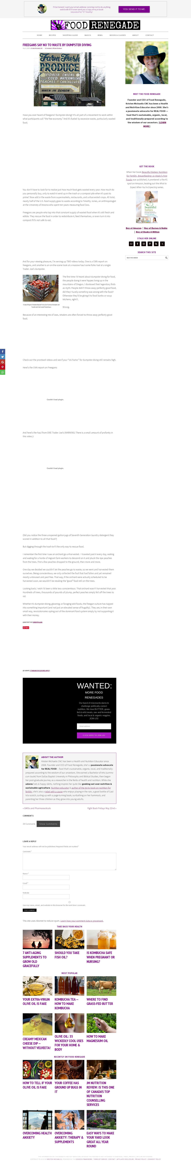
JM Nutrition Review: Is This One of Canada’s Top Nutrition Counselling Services (100, 1093)
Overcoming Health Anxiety (37, 1135)
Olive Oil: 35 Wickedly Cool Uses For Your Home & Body (69, 1043)
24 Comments (48, 48)
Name (26, 873)
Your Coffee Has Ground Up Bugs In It (68, 1087)
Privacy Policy (140, 1159)
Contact (112, 1159)
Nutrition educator (60, 787)
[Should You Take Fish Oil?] (69, 939)
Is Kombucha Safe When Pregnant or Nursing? (101, 957)
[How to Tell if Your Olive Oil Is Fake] (37, 1069)
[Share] (2, 356)
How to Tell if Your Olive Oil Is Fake (37, 1085)
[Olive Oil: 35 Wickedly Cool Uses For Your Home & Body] (69, 1023)
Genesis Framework (84, 1159)
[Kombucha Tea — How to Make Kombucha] (69, 986)
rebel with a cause (54, 791)
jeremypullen (37, 622)
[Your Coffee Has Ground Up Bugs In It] (69, 1069)
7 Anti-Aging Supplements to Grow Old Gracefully (35, 959)
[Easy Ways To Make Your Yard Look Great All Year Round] (101, 1120)
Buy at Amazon (133, 228)
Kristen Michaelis (54, 1159)
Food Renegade (95, 24)
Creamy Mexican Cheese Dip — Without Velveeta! (36, 1043)
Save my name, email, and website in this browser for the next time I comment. (54, 905)
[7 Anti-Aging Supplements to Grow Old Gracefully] (37, 939)
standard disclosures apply (39, 671)
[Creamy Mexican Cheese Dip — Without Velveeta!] (37, 1024)
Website (26, 893)
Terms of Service (100, 1159)
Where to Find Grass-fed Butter (100, 1001)
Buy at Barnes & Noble (155, 228)
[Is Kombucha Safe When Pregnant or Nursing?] (101, 939)
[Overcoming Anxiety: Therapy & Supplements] (69, 1120)
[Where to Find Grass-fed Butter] (101, 986)
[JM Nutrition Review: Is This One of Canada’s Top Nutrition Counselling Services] (101, 1069)
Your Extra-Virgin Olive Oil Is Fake (36, 1001)
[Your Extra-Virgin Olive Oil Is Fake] (37, 986)
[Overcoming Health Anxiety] (37, 1120)
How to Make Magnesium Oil (97, 1038)
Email (25, 883)
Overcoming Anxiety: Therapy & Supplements (69, 1137)
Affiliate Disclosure (57, 48)
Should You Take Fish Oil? (67, 954)
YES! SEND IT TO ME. (134, 9)
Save (27, 628)
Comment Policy (154, 1159)
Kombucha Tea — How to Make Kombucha (66, 1003)
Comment (27, 851)
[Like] (2, 351)
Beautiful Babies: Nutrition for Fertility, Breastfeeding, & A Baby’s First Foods (146, 176)
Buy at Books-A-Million (147, 231)
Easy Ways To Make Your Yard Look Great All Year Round (100, 1139)
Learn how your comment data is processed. (81, 920)
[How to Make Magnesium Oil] (101, 1023)
